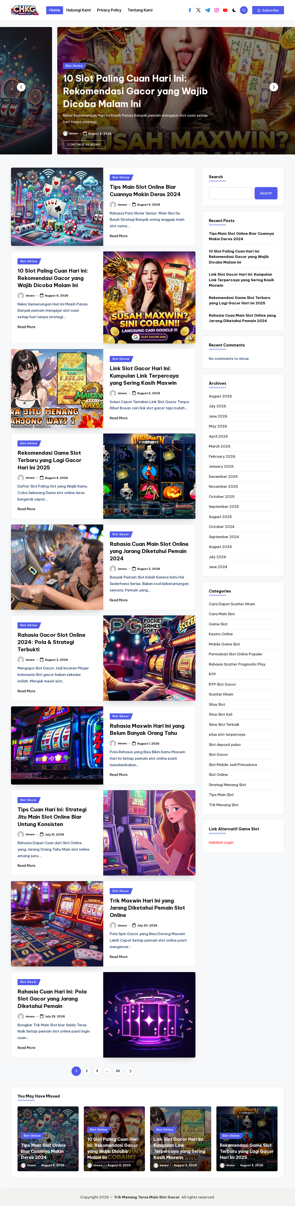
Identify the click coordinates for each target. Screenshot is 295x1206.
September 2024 (224, 536)
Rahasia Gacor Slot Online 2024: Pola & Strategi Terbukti (51, 642)
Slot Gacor (120, 534)
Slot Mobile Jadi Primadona (233, 764)
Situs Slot (217, 704)
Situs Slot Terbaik (224, 724)
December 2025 (223, 476)
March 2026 (219, 446)
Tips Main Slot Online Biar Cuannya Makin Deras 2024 (241, 236)
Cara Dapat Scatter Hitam (232, 604)
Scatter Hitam (221, 694)
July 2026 (217, 406)
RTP (212, 674)
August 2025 (220, 516)
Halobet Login (221, 842)
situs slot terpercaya (227, 734)
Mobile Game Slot (224, 644)
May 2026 (218, 426)
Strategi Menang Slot (227, 784)
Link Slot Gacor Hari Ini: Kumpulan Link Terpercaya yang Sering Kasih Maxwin (144, 375)
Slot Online (38, 65)
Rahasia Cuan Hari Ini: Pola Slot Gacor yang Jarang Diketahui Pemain (52, 998)
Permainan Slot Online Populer (235, 654)
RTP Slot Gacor (222, 684)
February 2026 (222, 456)
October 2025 (222, 496)
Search (216, 176)
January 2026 (221, 466)
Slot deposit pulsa (225, 744)
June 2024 (218, 566)
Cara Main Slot (222, 614)
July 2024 (217, 557)
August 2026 (220, 396)
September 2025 (224, 506)
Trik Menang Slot (223, 804)
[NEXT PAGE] (130, 1071)
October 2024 (222, 526)
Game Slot (218, 624)
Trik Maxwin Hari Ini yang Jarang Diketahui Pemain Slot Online (147, 907)
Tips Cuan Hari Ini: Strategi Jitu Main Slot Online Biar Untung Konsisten (52, 816)
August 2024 (220, 546)
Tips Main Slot (221, 794)
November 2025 (223, 486)
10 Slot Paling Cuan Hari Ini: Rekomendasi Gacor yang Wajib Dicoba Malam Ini (99, 91)
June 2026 (218, 416)
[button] (268, 10)
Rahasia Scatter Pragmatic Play (237, 664)
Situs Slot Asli (220, 714)
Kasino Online (221, 634)
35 (118, 1071)
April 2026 (218, 436)
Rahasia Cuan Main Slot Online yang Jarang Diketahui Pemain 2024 (149, 551)
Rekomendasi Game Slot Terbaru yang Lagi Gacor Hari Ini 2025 (49, 460)
